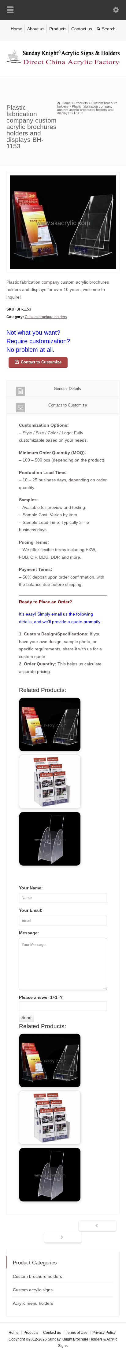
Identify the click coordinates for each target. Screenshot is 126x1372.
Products (57, 28)
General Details (67, 388)
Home (16, 28)
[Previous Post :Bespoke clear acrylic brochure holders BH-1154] (97, 1226)
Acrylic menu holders (33, 1303)
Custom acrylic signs (33, 1289)
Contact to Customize (41, 362)
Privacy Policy (104, 1332)
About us (35, 28)
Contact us (81, 28)
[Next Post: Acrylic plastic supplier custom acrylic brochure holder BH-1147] (63, 1238)
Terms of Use (76, 1332)
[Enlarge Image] (63, 176)
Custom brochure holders (46, 317)
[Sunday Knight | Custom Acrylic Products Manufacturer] (63, 63)
